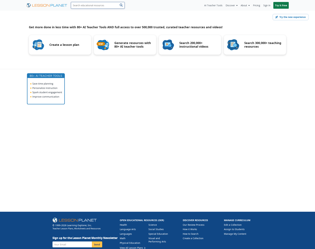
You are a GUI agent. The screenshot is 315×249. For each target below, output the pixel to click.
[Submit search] (121, 5)
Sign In (266, 5)
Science (152, 224)
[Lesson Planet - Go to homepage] (48, 5)
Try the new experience (292, 17)
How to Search (191, 233)
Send (97, 244)
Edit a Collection (233, 224)
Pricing (256, 5)
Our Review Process (193, 224)
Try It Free (281, 5)
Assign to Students (234, 229)
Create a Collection (193, 238)
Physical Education (130, 242)
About (244, 5)
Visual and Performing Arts (157, 240)
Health (123, 224)
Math (123, 238)
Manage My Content (235, 233)
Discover (230, 5)
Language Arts (128, 229)
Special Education (158, 233)
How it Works (190, 229)
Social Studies (156, 229)
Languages (126, 233)
